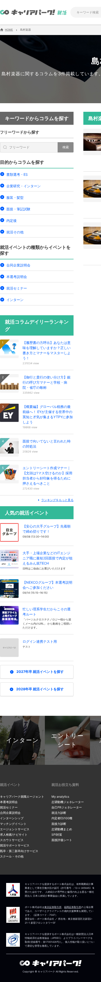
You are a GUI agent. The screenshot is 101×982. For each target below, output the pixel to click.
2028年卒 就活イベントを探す (40, 689)
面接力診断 (58, 824)
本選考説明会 (16, 277)
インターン (15, 300)
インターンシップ (12, 818)
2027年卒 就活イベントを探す (40, 671)
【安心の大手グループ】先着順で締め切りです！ (47, 528)
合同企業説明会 (18, 265)
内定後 (11, 220)
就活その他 (15, 232)
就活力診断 (58, 813)
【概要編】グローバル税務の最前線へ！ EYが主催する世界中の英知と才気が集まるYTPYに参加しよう (48, 414)
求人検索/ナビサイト (13, 834)
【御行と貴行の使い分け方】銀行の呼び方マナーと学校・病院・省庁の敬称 (47, 382)
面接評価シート (61, 840)
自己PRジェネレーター (66, 807)
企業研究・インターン (23, 186)
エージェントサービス (14, 829)
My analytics (60, 796)
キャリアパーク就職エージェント (22, 796)
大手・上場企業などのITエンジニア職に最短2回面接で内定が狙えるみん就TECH (48, 558)
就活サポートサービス (14, 845)
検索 (66, 147)
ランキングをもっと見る (57, 500)
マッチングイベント (13, 824)
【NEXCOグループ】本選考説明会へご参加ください (47, 585)
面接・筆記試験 (18, 209)
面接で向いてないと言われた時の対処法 (47, 443)
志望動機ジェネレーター (67, 802)
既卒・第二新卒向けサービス (19, 851)
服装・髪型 (15, 197)
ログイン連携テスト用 (40, 641)
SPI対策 (56, 834)
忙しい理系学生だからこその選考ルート (47, 611)
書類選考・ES (17, 174)
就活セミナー (16, 288)
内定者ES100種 (61, 818)
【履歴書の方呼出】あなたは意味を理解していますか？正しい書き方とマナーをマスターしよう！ (47, 350)
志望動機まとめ (61, 829)
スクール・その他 (12, 856)
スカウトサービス (12, 840)
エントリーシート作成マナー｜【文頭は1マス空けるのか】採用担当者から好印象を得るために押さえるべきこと (47, 475)
